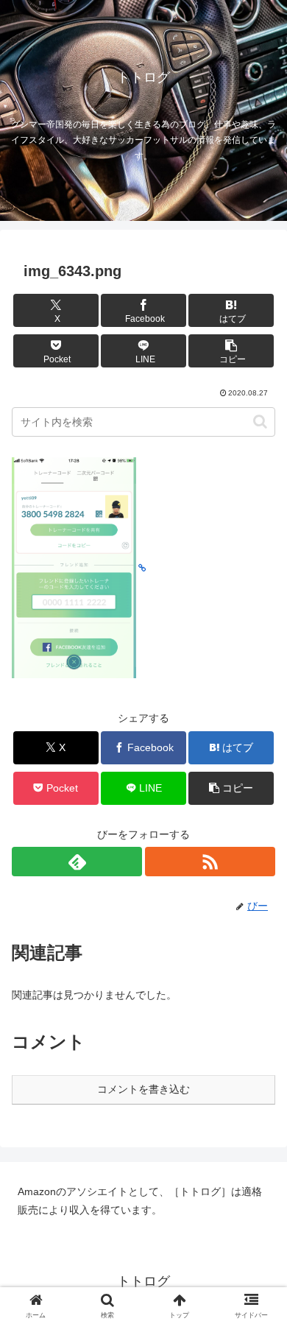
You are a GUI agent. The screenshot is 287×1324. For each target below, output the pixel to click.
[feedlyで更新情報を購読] (77, 861)
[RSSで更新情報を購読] (210, 861)
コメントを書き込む (143, 1089)
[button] (231, 350)
